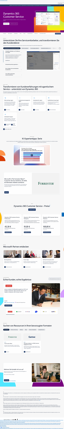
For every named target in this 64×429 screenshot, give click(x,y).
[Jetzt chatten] (62, 213)
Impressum (25, 428)
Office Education (53, 421)
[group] (31, 295)
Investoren (57, 424)
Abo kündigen (21, 428)
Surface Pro (1, 420)
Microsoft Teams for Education (39, 421)
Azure (9, 423)
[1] (3, 395)
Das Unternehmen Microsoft (36, 424)
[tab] (12, 48)
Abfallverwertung (12, 421)
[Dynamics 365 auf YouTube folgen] (15, 419)
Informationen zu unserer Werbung (52, 428)
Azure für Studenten (22, 422)
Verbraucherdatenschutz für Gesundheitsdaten (6, 428)
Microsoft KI (1, 423)
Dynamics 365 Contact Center (10, 302)
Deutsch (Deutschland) (3, 426)
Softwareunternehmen (20, 424)
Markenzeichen (45, 428)
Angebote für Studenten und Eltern (14, 422)
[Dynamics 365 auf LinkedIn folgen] (13, 419)
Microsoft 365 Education (47, 421)
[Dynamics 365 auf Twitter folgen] (11, 419)
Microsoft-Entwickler (39, 423)
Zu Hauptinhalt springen (3, 0)
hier (39, 400)
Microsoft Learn (44, 423)
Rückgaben (1, 421)
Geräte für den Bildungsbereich (30, 421)
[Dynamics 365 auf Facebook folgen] (17, 419)
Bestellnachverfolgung (6, 421)
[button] (6, 24)
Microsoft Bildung (23, 421)
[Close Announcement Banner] (59, 5)
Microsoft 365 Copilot (22, 423)
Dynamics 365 (13, 423)
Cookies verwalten (33, 428)
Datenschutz (28, 428)
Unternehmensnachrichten (44, 424)
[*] (3, 391)
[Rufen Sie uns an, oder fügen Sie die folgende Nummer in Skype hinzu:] (62, 215)
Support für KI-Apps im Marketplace (51, 423)
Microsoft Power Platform (13, 424)
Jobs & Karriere (30, 424)
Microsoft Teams (27, 423)
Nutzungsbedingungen (39, 428)
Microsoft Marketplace (7, 424)
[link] (4, 34)
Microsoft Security (6, 423)
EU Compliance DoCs (60, 428)
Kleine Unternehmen (33, 423)
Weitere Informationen (18, 421)
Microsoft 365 (17, 423)
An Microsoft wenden (16, 428)
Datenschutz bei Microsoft (51, 424)
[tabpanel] (31, 64)
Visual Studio (26, 424)
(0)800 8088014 (13, 380)
